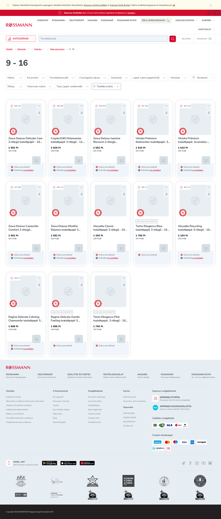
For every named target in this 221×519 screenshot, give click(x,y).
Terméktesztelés (94, 422)
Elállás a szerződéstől (15, 414)
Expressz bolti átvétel (120, 5)
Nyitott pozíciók (129, 397)
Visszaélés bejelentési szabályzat (19, 418)
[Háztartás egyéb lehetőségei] (28, 49)
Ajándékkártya (94, 405)
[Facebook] (190, 463)
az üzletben (29, 170)
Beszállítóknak (129, 421)
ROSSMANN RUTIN (126, 20)
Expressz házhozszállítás (95, 5)
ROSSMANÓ (107, 20)
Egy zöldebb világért (61, 409)
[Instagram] (197, 463)
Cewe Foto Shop (94, 401)
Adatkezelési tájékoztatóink (17, 409)
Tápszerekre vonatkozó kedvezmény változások (25, 401)
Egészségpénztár (95, 409)
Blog (55, 418)
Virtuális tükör (94, 418)
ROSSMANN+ (58, 20)
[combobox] (103, 39)
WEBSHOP (42, 20)
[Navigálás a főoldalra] (19, 25)
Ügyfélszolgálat (129, 417)
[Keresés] (172, 39)
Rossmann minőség (61, 401)
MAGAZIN (92, 20)
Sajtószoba (57, 414)
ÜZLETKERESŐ (76, 20)
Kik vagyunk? (58, 397)
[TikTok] (184, 463)
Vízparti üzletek (94, 414)
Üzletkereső (128, 426)
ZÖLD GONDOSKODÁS (153, 20)
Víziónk (56, 405)
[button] (186, 20)
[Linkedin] (210, 463)
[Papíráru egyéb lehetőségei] (44, 49)
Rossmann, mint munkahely (134, 401)
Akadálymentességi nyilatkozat (18, 422)
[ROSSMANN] (18, 367)
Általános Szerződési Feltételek (19, 405)
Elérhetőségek (129, 413)
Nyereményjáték (59, 422)
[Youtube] (203, 463)
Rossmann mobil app (96, 397)
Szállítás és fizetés (13, 397)
